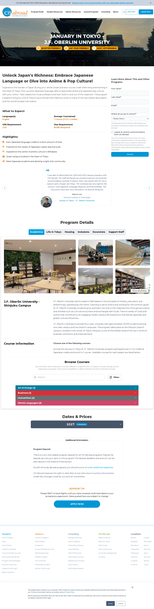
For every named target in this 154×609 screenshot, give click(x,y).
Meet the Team (104, 541)
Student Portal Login (9, 568)
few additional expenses (101, 467)
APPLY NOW (77, 504)
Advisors (39, 534)
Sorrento (147, 557)
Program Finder (37, 12)
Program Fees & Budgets (11, 561)
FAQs (4, 541)
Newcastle (148, 541)
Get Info (131, 12)
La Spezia (134, 561)
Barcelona (134, 545)
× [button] (132, 586)
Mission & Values (104, 537)
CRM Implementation (76, 568)
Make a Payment (8, 572)
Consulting (105, 12)
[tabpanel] (77, 323)
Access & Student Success (11, 553)
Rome (146, 545)
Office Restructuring (75, 557)
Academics (39, 545)
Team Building (73, 549)
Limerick (134, 564)
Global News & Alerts (42, 564)
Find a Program (7, 537)
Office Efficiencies (74, 553)
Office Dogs (102, 545)
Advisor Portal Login (42, 568)
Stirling (146, 561)
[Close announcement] (150, 2)
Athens (133, 537)
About (115, 12)
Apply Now (146, 12)
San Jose (147, 549)
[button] (4, 187)
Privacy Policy (69, 592)
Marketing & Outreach (76, 561)
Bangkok (134, 541)
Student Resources (55, 12)
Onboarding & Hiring (75, 545)
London (147, 537)
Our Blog (101, 557)
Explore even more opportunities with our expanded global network (102, 3)
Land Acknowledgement (107, 553)
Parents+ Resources (9, 564)
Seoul (146, 553)
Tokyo (146, 564)
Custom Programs (91, 12)
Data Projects (73, 564)
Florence (134, 557)
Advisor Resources (73, 12)
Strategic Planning (75, 537)
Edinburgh (135, 553)
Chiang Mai (135, 549)
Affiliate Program (41, 557)
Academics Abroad (9, 549)
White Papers (40, 541)
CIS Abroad (104, 534)
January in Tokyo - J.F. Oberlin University (77, 200)
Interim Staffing (74, 541)
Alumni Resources (105, 549)
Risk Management (41, 553)
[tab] (36, 232)
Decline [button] (120, 603)
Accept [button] (110, 603)
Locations (136, 534)
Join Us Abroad (40, 561)
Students (6, 534)
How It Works (7, 545)
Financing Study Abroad (10, 557)
